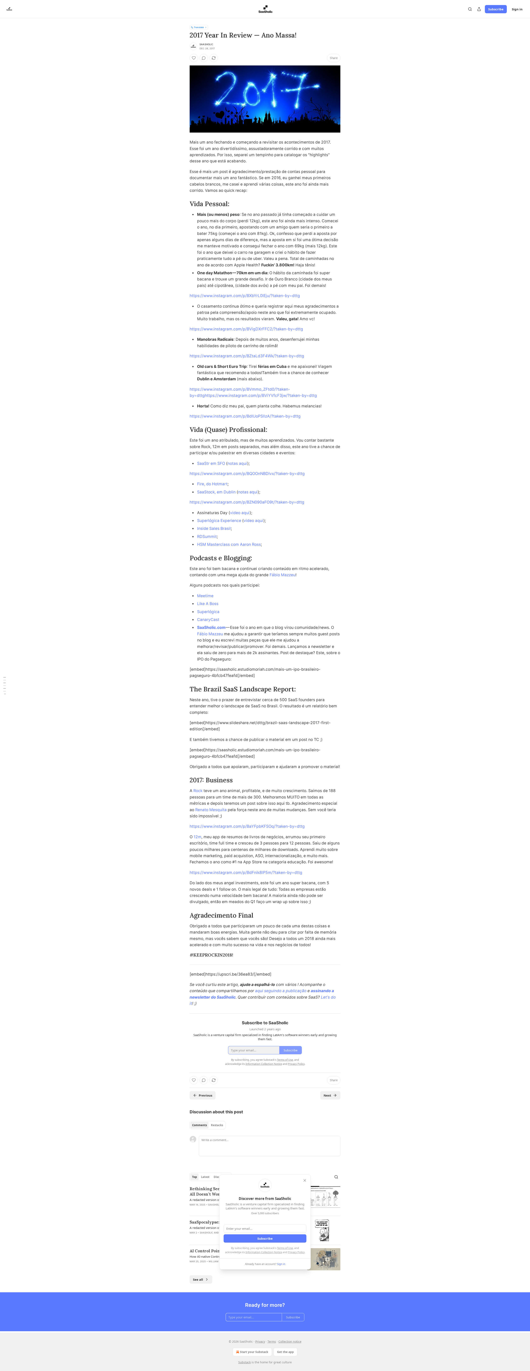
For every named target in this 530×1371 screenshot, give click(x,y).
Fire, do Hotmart (212, 484)
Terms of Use (285, 1248)
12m (197, 837)
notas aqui (237, 463)
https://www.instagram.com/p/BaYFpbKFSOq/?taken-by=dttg (247, 826)
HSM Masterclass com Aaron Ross (229, 544)
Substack (244, 1362)
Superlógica (208, 611)
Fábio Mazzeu (282, 575)
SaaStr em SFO (211, 463)
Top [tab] (194, 1177)
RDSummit (207, 536)
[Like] (194, 58)
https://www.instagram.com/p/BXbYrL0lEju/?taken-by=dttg (245, 295)
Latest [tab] (205, 1177)
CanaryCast (208, 619)
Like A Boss (207, 603)
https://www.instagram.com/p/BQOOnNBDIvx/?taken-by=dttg (247, 473)
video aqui (240, 512)
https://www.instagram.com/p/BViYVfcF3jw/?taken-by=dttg (261, 395)
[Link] (184, 204)
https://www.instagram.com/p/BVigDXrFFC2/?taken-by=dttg (246, 329)
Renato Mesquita (211, 809)
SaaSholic (206, 44)
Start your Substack (254, 1352)
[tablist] (207, 1125)
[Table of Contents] (4, 685)
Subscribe (496, 9)
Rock (197, 790)
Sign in (517, 9)
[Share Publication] (479, 9)
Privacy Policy (296, 1252)
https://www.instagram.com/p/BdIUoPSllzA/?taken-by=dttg (245, 416)
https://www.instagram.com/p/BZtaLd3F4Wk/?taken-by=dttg (247, 356)
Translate (199, 27)
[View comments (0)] (204, 58)
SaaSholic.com (211, 627)
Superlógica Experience (219, 520)
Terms (271, 1341)
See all (198, 1279)
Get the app (285, 1352)
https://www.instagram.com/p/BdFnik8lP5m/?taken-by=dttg (246, 872)
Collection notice (289, 1341)
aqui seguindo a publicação (280, 990)
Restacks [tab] (217, 1125)
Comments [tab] (199, 1125)
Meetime (205, 595)
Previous (205, 1095)
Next (327, 1095)
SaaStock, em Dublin (216, 492)
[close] (304, 1180)
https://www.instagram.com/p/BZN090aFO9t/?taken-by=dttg (247, 502)
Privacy (260, 1341)
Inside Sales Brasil (214, 528)
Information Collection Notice (264, 1252)
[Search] (470, 9)
